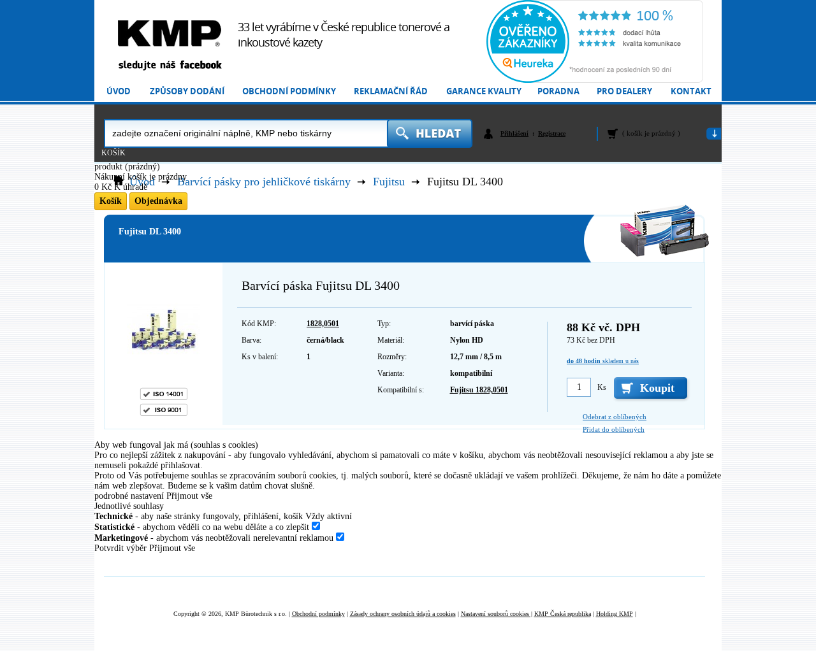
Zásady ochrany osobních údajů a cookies (403, 613)
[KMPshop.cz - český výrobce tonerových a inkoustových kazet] (169, 33)
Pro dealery (624, 91)
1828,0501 (323, 323)
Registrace (551, 133)
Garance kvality (483, 91)
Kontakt (691, 91)
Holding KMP (614, 613)
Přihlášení (514, 133)
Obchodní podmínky (289, 91)
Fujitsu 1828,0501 (479, 389)
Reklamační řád (391, 91)
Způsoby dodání (187, 91)
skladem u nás (603, 360)
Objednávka (158, 201)
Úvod (118, 91)
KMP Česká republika (562, 613)
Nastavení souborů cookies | (496, 613)
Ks (601, 387)
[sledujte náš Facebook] (169, 66)
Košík (113, 152)
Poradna (558, 91)
